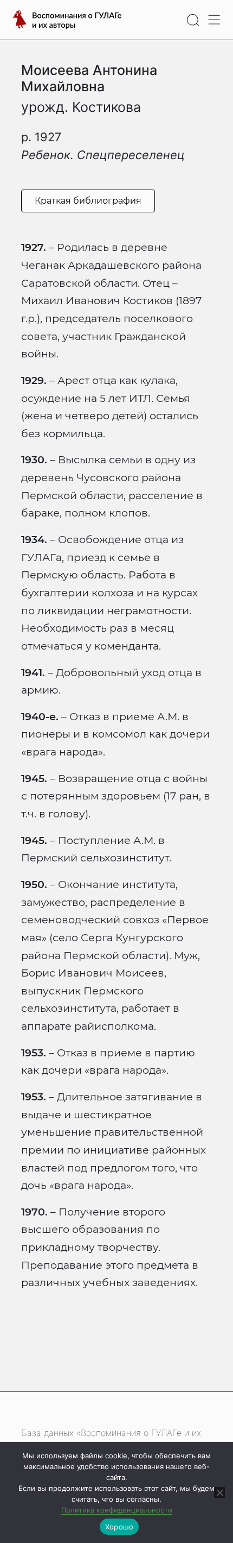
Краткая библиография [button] (88, 201)
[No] (219, 1492)
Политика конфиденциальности (116, 1510)
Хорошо (119, 1526)
